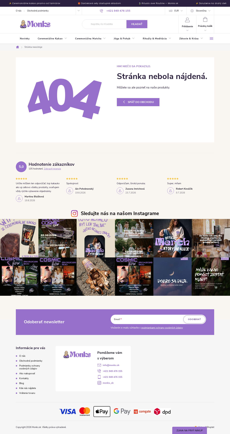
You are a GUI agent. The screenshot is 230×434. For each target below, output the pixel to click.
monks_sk (108, 383)
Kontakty (24, 378)
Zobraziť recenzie (52, 168)
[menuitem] (25, 38)
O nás (18, 10)
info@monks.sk (111, 365)
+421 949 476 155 (112, 371)
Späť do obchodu (141, 102)
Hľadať (136, 24)
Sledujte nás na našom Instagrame (120, 213)
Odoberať (194, 319)
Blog (21, 383)
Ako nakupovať (27, 373)
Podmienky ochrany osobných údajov (29, 367)
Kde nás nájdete (27, 388)
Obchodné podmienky (38, 10)
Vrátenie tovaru (27, 393)
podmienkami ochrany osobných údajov (162, 327)
